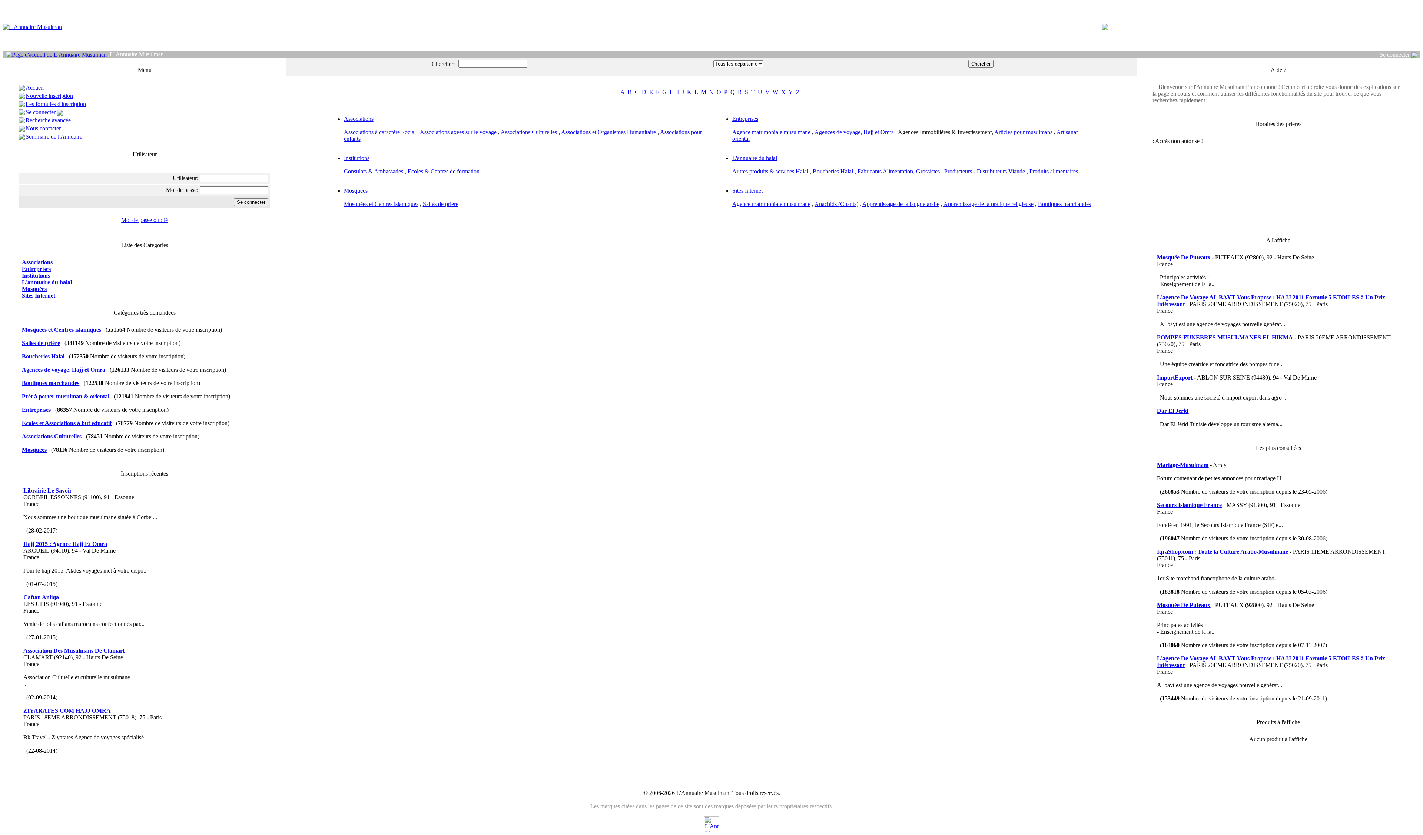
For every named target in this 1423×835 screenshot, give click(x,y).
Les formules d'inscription (56, 104)
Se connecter (1395, 55)
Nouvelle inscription (49, 96)
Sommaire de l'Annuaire (54, 136)
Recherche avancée (48, 120)
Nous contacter (43, 128)
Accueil (35, 88)
